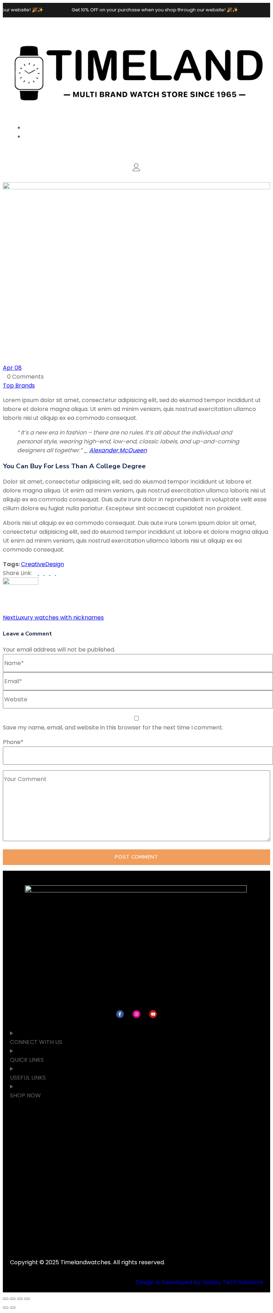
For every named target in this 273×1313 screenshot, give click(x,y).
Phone (13, 742)
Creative (33, 564)
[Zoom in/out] (6, 1299)
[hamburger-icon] (255, 27)
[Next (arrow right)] (13, 1308)
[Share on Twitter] (42, 573)
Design (54, 564)
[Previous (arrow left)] (6, 1308)
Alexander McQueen (118, 450)
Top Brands (19, 385)
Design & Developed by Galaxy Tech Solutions (199, 1282)
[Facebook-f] (120, 1014)
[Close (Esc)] (27, 1299)
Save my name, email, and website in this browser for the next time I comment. (113, 727)
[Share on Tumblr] (53, 573)
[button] (136, 168)
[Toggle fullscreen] (13, 1299)
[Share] (20, 1299)
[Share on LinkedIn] (47, 573)
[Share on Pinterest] (58, 573)
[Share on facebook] (36, 573)
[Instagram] (136, 1014)
